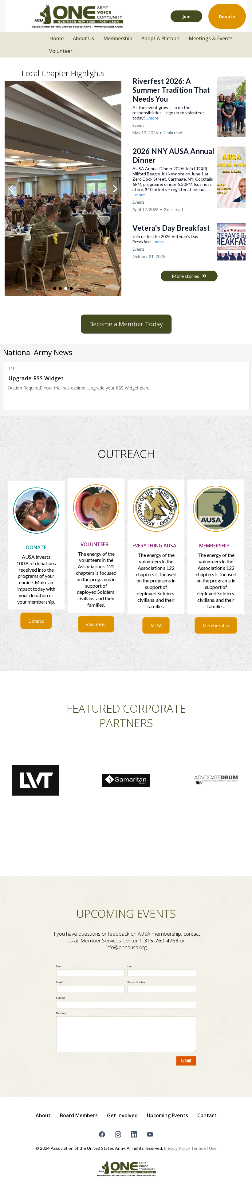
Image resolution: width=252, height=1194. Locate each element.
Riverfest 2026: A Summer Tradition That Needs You (171, 89)
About (43, 1115)
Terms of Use (204, 1148)
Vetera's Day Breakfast (171, 227)
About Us (83, 38)
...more (152, 117)
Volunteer (60, 51)
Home (56, 38)
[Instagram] (118, 1134)
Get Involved (122, 1115)
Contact (207, 1115)
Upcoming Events (167, 1115)
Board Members (79, 1115)
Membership (117, 38)
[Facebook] (102, 1134)
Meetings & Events (211, 38)
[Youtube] (150, 1134)
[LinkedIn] (134, 1134)
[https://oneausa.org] (77, 16)
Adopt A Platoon (160, 38)
